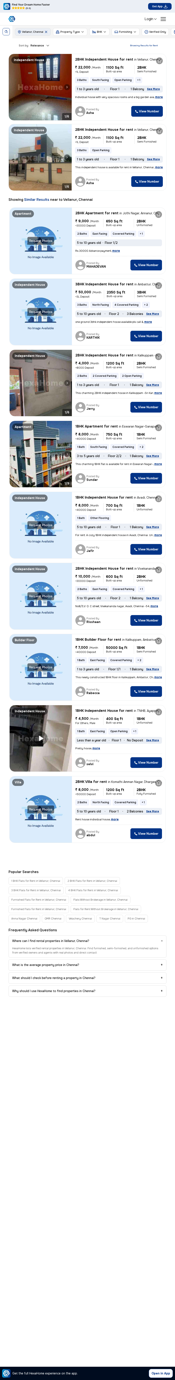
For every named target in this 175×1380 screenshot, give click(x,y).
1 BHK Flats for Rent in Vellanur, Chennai (35, 881)
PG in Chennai (136, 918)
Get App (157, 6)
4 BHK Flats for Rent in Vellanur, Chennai (93, 890)
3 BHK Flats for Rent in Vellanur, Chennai (36, 890)
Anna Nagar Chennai (24, 918)
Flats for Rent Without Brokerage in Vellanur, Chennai (105, 909)
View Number (149, 111)
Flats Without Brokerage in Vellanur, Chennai (100, 900)
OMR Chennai (53, 918)
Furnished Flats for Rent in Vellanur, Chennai (38, 900)
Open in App (161, 1373)
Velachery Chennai (80, 918)
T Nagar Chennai (109, 918)
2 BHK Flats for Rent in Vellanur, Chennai (92, 881)
